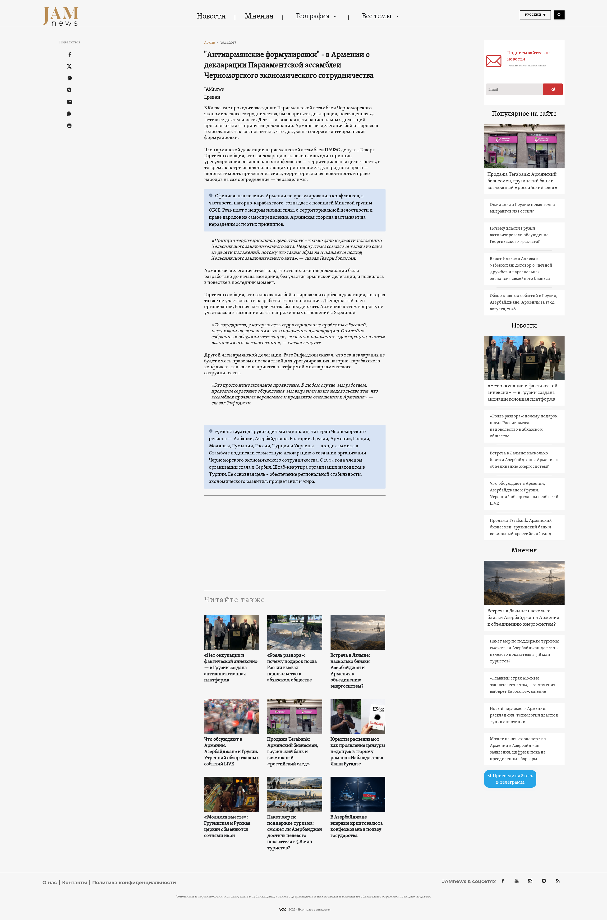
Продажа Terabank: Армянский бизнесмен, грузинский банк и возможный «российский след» (292, 751)
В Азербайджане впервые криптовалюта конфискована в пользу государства (357, 826)
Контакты (74, 882)
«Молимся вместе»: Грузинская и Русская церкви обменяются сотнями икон (227, 826)
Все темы (377, 16)
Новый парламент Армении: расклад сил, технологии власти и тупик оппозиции (524, 715)
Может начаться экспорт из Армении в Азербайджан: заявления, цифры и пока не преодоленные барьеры (518, 749)
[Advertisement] (295, 542)
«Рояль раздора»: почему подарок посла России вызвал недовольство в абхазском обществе (292, 667)
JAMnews (214, 89)
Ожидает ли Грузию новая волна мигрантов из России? (522, 208)
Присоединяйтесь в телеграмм (512, 779)
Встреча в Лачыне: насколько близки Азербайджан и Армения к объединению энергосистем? (350, 670)
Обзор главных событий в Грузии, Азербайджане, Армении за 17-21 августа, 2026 (523, 302)
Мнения (259, 16)
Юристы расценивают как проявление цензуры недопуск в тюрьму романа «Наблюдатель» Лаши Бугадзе (358, 751)
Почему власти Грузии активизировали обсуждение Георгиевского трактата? (519, 235)
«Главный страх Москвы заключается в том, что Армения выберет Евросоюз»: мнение (522, 685)
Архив (211, 42)
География (313, 16)
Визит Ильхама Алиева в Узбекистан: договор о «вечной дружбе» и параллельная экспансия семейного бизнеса (521, 269)
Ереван (212, 97)
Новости (211, 16)
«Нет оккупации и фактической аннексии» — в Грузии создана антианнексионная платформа (231, 667)
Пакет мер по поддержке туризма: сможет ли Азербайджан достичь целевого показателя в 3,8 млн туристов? (294, 832)
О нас (49, 882)
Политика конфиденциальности (134, 882)
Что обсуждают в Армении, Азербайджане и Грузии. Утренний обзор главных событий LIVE (231, 751)
